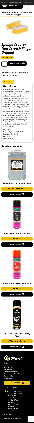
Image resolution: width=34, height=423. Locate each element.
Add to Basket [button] (15, 244)
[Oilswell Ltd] (17, 358)
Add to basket (15, 63)
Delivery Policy (9, 378)
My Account (8, 370)
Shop (6, 365)
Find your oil (15, 383)
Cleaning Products (16, 72)
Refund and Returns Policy (13, 374)
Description (8, 82)
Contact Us (8, 367)
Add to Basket (15, 194)
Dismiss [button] (30, 2)
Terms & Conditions (11, 372)
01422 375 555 (12, 387)
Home (6, 363)
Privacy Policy (8, 376)
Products (26, 72)
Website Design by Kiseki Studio (13, 418)
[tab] (8, 82)
